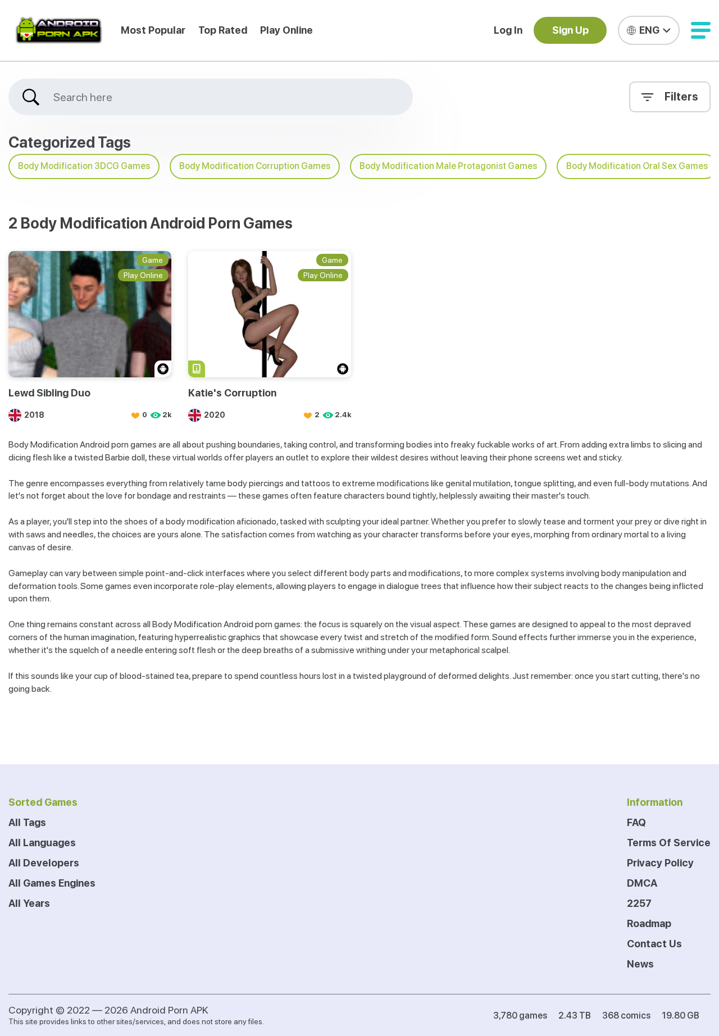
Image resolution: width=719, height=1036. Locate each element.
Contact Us (654, 944)
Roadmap (649, 923)
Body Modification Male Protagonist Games (448, 166)
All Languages (42, 842)
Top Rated (222, 30)
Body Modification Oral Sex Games (637, 166)
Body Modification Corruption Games (254, 166)
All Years (29, 903)
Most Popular (153, 30)
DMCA (642, 883)
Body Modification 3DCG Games (84, 166)
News (640, 964)
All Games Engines (51, 883)
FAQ (636, 822)
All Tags (27, 822)
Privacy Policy (660, 863)
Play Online (286, 30)
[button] (701, 30)
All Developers (43, 863)
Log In (508, 30)
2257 (639, 903)
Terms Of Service (669, 842)
